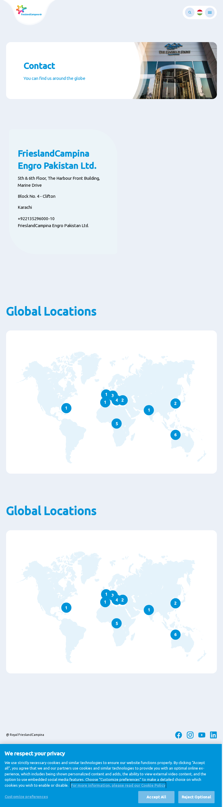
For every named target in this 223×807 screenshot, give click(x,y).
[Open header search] (190, 12)
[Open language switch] (200, 12)
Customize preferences (26, 797)
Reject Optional (196, 797)
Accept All (156, 797)
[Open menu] (210, 12)
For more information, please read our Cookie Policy (118, 785)
